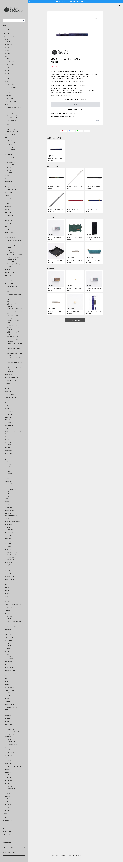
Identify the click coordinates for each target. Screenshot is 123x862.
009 (8, 493)
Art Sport (9, 280)
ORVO (8, 793)
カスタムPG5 (10, 739)
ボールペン (8, 70)
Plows (7, 698)
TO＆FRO (8, 582)
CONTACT (6, 817)
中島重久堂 (8, 209)
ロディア (7, 436)
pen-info (8, 796)
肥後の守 (7, 501)
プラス (7, 386)
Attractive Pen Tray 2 (13, 336)
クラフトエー (8, 110)
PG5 (8, 727)
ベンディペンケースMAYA (13, 325)
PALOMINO (8, 212)
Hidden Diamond (12, 286)
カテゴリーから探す (9, 36)
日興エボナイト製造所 (11, 707)
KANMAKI (8, 613)
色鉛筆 (7, 47)
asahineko (8, 538)
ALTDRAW (10, 371)
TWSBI (7, 218)
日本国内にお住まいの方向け (75, 109)
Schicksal (8, 715)
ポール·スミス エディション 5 (14, 264)
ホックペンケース (11, 145)
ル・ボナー (8, 167)
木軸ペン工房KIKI (10, 616)
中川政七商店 (9, 425)
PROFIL (9, 645)
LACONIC (8, 769)
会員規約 (78, 855)
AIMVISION (10, 786)
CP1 (8, 469)
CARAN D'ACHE (10, 238)
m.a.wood (8, 804)
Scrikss (7, 799)
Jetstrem (9, 473)
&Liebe (7, 676)
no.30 (7, 587)
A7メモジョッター (11, 149)
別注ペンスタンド (11, 626)
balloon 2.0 (10, 466)
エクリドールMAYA (12, 261)
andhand (8, 777)
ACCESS (5, 824)
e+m (6, 568)
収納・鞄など (8, 95)
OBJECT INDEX (10, 690)
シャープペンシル (9, 61)
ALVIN (7, 651)
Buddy (9, 546)
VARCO (7, 610)
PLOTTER (8, 417)
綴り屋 (7, 178)
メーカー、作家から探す (10, 101)
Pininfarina (8, 780)
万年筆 (7, 73)
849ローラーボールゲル (13, 245)
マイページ (7, 838)
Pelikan (7, 810)
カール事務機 (9, 267)
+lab (6, 456)
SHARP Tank (9, 755)
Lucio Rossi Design (11, 673)
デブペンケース (11, 172)
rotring (7, 226)
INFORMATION (7, 820)
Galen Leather (9, 184)
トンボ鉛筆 (8, 223)
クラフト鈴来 (8, 192)
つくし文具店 (8, 198)
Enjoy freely (10, 734)
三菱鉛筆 (7, 602)
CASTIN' (8, 596)
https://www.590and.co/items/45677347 (63, 116)
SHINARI (7, 701)
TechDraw (10, 341)
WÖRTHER (8, 640)
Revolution (10, 529)
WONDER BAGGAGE (11, 516)
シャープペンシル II (12, 115)
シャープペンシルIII (12, 117)
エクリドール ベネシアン (13, 257)
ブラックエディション (12, 259)
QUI (6, 137)
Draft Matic (10, 656)
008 (8, 491)
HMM (6, 710)
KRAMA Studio (9, 289)
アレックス (8, 442)
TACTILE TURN (9, 637)
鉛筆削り (7, 50)
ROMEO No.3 (10, 411)
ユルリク (7, 504)
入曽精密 (7, 648)
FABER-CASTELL (10, 272)
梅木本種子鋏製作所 (10, 576)
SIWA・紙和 (8, 747)
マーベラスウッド (9, 544)
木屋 (6, 428)
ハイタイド (8, 439)
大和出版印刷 (9, 422)
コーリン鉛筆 (8, 414)
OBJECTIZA (8, 635)
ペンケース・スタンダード (13, 142)
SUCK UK (8, 573)
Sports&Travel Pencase (14, 766)
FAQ (4, 828)
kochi (7, 721)
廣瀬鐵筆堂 (8, 736)
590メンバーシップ (9, 835)
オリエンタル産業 (9, 687)
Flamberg (8, 541)
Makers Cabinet (10, 510)
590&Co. (8, 104)
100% (7, 585)
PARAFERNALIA (9, 524)
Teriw (7, 712)
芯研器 (7, 59)
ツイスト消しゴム (11, 120)
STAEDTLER (9, 391)
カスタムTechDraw (12, 742)
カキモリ (7, 693)
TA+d (7, 400)
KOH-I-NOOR (9, 283)
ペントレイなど (9, 98)
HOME (5, 25)
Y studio (7, 403)
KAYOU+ (7, 783)
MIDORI (7, 420)
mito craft (8, 772)
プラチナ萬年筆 (9, 535)
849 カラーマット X (12, 252)
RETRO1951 (8, 513)
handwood (8, 724)
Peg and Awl (9, 181)
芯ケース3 (9, 301)
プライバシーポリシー (53, 855)
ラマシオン (8, 570)
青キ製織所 (8, 565)
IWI (6, 664)
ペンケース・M (10, 752)
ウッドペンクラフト (10, 134)
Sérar (8, 791)
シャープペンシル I (11, 113)
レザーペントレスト (12, 760)
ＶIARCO (7, 195)
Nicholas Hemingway (11, 377)
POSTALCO (8, 549)
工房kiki (7, 405)
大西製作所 (8, 206)
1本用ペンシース (11, 162)
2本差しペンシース (12, 157)
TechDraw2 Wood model (14, 294)
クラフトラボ (8, 484)
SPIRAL (9, 643)
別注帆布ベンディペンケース (14, 107)
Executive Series (12, 744)
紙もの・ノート (9, 76)
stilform (7, 590)
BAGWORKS (9, 562)
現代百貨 (7, 519)
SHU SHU (8, 388)
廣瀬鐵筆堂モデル (11, 189)
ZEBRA (7, 801)
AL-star (9, 464)
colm (6, 599)
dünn (6, 681)
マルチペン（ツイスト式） (13, 129)
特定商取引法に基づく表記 (67, 855)
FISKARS (8, 447)
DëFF (7, 678)
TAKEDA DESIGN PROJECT (13, 604)
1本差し (9, 170)
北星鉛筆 (7, 204)
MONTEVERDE (9, 667)
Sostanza (8, 481)
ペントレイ (9, 160)
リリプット (9, 278)
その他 (7, 90)
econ (8, 476)
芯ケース (7, 56)
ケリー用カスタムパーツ (13, 731)
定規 (6, 81)
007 (8, 486)
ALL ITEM (6, 29)
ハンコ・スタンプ (9, 84)
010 (8, 496)
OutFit (8, 124)
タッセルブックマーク (12, 557)
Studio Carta (9, 607)
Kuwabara (8, 593)
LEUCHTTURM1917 (11, 579)
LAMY (7, 459)
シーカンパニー (9, 235)
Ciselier (7, 775)
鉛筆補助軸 (8, 42)
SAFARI (9, 471)
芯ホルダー (8, 53)
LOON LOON (9, 532)
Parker (7, 684)
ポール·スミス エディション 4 (14, 254)
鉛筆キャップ (8, 44)
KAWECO (8, 275)
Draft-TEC (10, 659)
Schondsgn (8, 450)
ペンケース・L (10, 750)
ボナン (7, 807)
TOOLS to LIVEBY (10, 397)
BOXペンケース (11, 152)
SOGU (7, 499)
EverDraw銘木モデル (12, 339)
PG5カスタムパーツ (12, 729)
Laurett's (8, 629)
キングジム (8, 445)
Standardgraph (9, 394)
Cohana (7, 201)
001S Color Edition (12, 489)
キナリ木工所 (8, 619)
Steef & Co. (8, 661)
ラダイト (7, 292)
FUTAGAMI (8, 453)
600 (8, 229)
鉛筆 (6, 39)
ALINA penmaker (10, 632)
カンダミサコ (8, 154)
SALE (5, 813)
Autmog (7, 175)
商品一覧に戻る (75, 320)
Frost (8, 695)
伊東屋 (7, 408)
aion (8, 462)
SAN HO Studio (9, 704)
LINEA (8, 527)
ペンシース (9, 140)
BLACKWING (9, 232)
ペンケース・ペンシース (11, 64)
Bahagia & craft (10, 187)
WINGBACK (8, 507)
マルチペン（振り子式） (13, 131)
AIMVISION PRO (11, 788)
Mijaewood (8, 374)
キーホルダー (9, 93)
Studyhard (8, 763)
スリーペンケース (11, 554)
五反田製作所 (9, 215)
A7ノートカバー (11, 164)
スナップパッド (10, 559)
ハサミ (7, 78)
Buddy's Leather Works (12, 521)
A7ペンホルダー (11, 147)
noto (8, 478)
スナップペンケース (12, 552)
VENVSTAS (8, 221)
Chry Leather (9, 758)
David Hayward (10, 670)
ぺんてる (7, 383)
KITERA (7, 718)
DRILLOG (8, 269)
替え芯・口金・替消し (10, 87)
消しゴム (7, 67)
